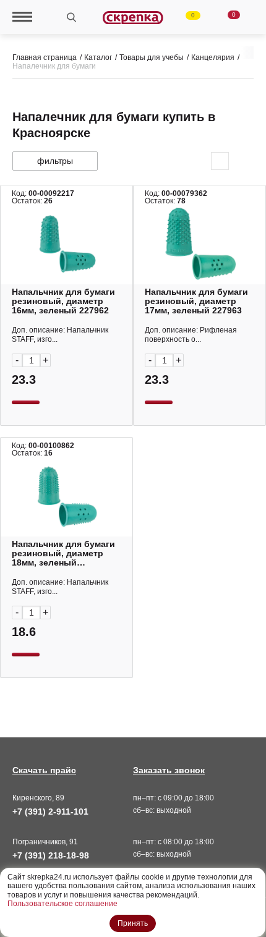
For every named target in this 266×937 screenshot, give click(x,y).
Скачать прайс (44, 770)
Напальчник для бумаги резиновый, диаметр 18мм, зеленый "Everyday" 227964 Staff (63, 553)
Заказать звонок (169, 770)
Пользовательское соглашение (62, 903)
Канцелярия (212, 57)
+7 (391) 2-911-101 (50, 811)
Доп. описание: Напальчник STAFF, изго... (60, 335)
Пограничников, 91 (45, 841)
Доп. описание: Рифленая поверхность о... (191, 335)
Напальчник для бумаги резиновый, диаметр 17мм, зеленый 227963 (196, 301)
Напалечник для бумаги (54, 66)
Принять (133, 923)
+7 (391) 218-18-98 (50, 855)
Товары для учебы (151, 57)
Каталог (98, 57)
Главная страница (44, 57)
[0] (185, 17)
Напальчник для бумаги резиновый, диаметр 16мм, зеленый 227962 (63, 301)
